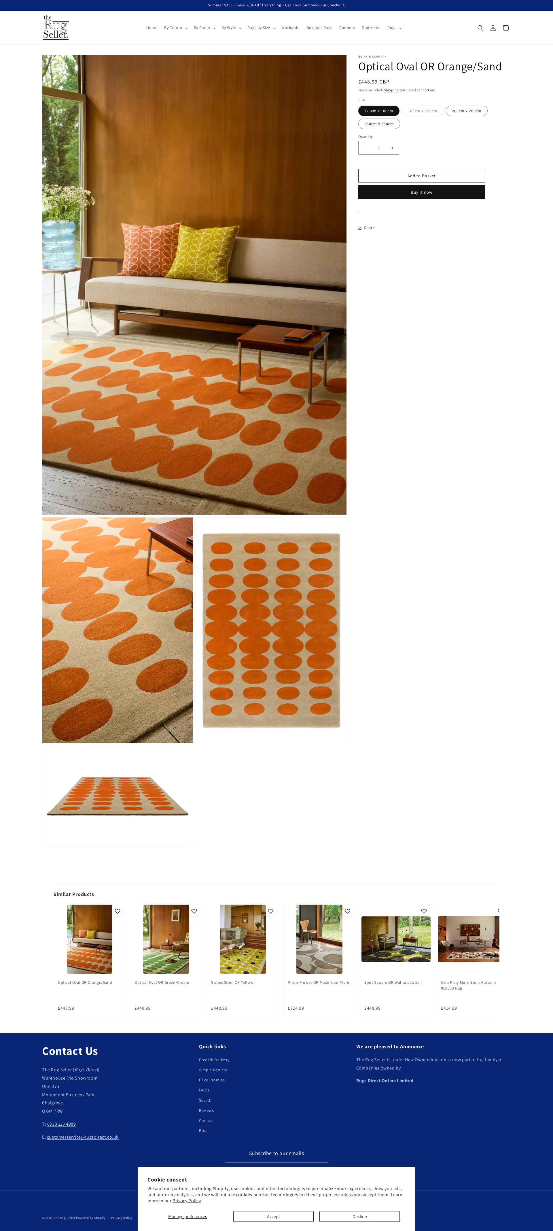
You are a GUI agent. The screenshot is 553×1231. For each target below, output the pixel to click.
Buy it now (422, 192)
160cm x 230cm (426, 112)
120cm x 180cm (378, 110)
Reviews (206, 1110)
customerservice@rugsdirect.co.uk (83, 1137)
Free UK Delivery (214, 1059)
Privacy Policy (187, 1201)
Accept (273, 1216)
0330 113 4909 (61, 1124)
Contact (206, 1120)
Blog (203, 1130)
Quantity (365, 136)
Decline (360, 1216)
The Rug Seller (64, 1218)
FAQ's (204, 1090)
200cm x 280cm (467, 110)
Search (205, 1100)
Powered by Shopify (91, 1218)
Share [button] (369, 228)
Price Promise (212, 1079)
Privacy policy (121, 1218)
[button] (175, 28)
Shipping (391, 90)
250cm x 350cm (379, 123)
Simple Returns (213, 1069)
